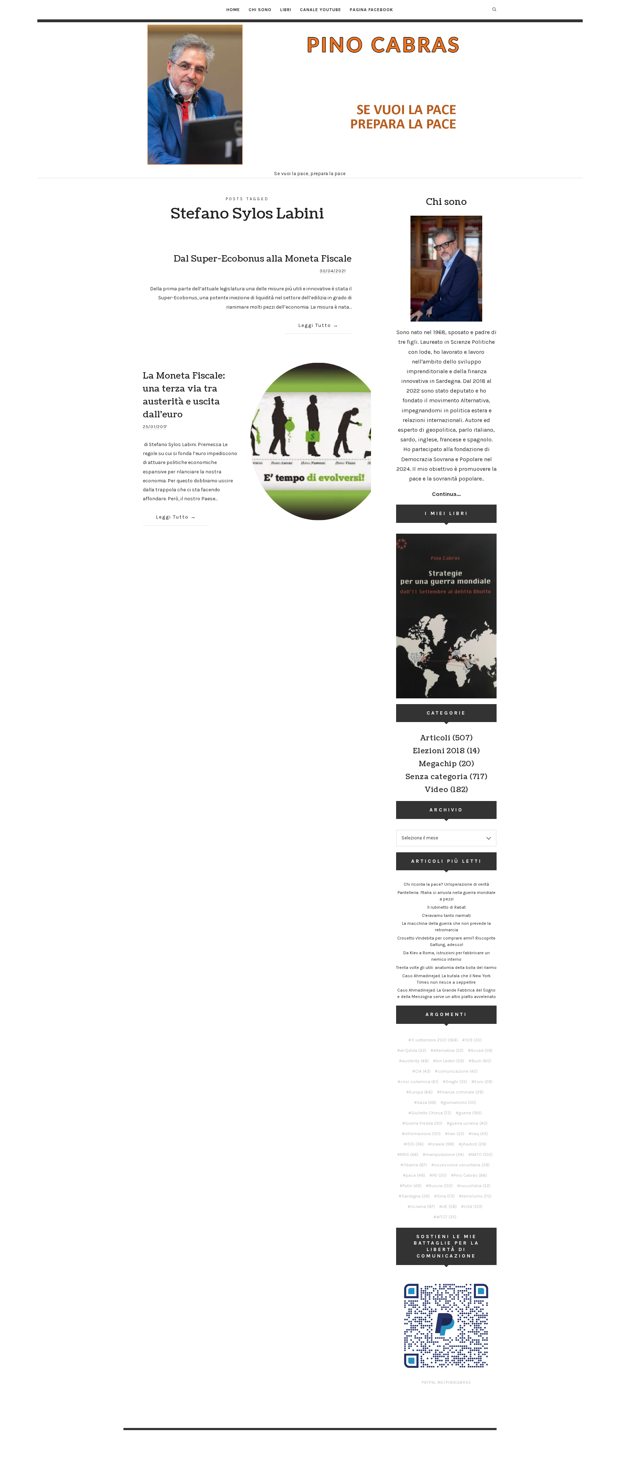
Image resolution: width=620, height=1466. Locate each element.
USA (473, 1206)
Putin (412, 1186)
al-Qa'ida (413, 1050)
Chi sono (260, 9)
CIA (423, 1071)
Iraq (479, 1134)
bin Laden (450, 1061)
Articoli (435, 738)
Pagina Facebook (371, 9)
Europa (421, 1092)
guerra (470, 1113)
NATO (482, 1154)
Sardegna (415, 1196)
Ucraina (422, 1206)
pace (415, 1175)
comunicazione (458, 1071)
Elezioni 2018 (439, 751)
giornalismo (459, 1102)
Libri (285, 9)
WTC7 (446, 1217)
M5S (409, 1154)
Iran (456, 1134)
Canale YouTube (320, 9)
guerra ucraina (469, 1123)
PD (439, 1175)
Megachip (438, 764)
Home (233, 9)
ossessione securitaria (462, 1165)
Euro (483, 1081)
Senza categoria (436, 777)
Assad (482, 1050)
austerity (415, 1061)
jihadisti (474, 1144)
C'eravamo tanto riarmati (446, 915)
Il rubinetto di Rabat (446, 907)
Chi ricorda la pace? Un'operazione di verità (446, 884)
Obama (415, 1165)
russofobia (475, 1186)
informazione (423, 1134)
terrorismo (477, 1196)
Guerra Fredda (423, 1123)
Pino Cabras (470, 1175)
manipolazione (445, 1154)
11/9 (473, 1040)
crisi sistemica (419, 1081)
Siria (446, 1196)
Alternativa (448, 1050)
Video (436, 790)
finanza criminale (462, 1092)
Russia (441, 1186)
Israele (442, 1144)
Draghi (456, 1081)
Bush (481, 1061)
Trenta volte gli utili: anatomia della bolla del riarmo (446, 967)
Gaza (426, 1102)
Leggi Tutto (314, 325)
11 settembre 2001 (434, 1040)
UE (449, 1206)
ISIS (415, 1144)
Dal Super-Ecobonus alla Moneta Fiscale (263, 259)
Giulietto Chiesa (431, 1113)
